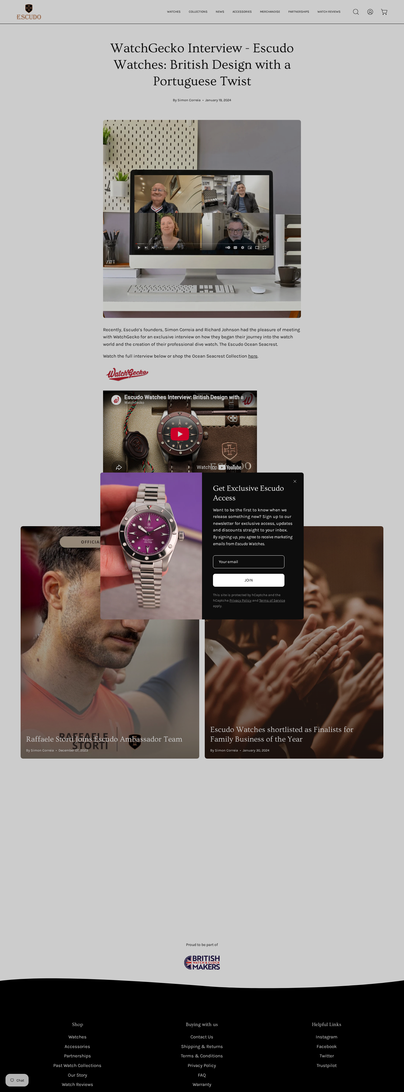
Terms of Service (272, 600)
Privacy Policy (240, 600)
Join (249, 580)
